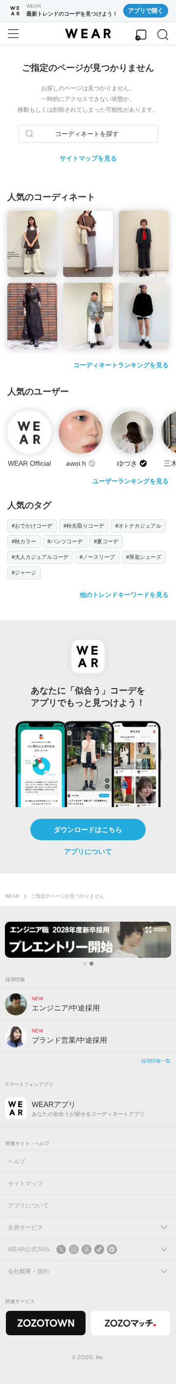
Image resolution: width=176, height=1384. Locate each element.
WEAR (12, 896)
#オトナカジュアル (138, 526)
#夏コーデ (106, 541)
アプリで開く (145, 10)
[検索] (163, 35)
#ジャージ (24, 572)
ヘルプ (16, 1161)
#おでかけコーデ (32, 526)
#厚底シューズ (143, 557)
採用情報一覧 (156, 1061)
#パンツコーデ (65, 541)
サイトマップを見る (88, 158)
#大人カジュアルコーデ (40, 557)
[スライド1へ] (85, 964)
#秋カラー (24, 541)
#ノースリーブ (97, 557)
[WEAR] (87, 34)
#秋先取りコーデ (84, 526)
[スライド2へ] (91, 964)
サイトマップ (25, 1183)
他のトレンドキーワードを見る (124, 594)
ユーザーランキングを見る (130, 481)
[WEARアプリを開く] (141, 35)
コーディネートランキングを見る (121, 365)
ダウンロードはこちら (88, 829)
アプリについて (88, 851)
